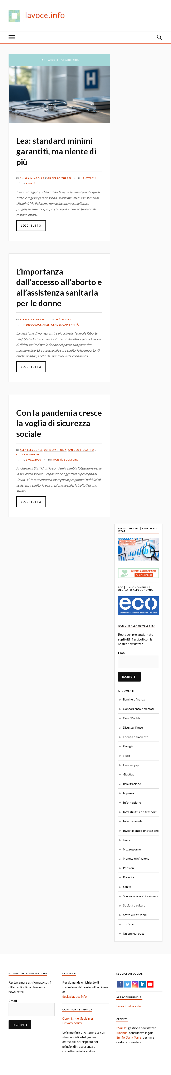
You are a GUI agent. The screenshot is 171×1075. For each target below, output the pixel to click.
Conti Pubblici (132, 718)
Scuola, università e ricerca (140, 896)
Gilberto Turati (59, 178)
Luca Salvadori (27, 454)
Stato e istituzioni (135, 914)
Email (122, 653)
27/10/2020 (33, 459)
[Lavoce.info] (39, 15)
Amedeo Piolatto (81, 449)
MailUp (121, 1028)
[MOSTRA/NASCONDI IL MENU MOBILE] (12, 37)
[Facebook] (120, 984)
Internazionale (132, 821)
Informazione (132, 802)
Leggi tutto (31, 225)
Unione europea (134, 933)
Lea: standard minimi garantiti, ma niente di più (56, 151)
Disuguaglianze (38, 324)
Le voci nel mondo (128, 1006)
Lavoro (127, 840)
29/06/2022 (63, 319)
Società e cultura (65, 459)
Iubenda (121, 1033)
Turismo (128, 924)
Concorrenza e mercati (138, 708)
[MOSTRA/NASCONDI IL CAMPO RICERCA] (159, 37)
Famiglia (128, 746)
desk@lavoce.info (74, 996)
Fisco (126, 755)
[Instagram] (135, 984)
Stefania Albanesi (32, 319)
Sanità (31, 183)
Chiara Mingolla (32, 178)
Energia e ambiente (135, 737)
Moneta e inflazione (136, 858)
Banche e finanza (134, 699)
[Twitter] (127, 984)
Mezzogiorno (132, 849)
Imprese (128, 793)
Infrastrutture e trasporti (140, 812)
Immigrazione (132, 783)
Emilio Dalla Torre (128, 1037)
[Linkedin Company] (142, 984)
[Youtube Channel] (150, 984)
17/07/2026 (89, 178)
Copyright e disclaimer (77, 1018)
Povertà (128, 877)
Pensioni (129, 868)
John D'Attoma (55, 449)
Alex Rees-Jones (31, 449)
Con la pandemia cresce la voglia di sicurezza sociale (59, 423)
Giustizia (129, 774)
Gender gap (59, 324)
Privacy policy (72, 1023)
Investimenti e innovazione (141, 830)
